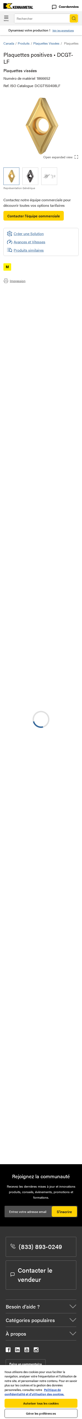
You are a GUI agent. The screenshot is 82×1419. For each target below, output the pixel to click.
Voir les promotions (63, 30)
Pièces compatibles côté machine (39, 307)
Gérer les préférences (41, 1413)
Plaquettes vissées (46, 43)
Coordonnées (69, 6)
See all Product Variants (54, 462)
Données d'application (30, 296)
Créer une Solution (25, 661)
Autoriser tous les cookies (41, 1403)
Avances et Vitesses (29, 241)
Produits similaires (29, 250)
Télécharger (58, 739)
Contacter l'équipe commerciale (33, 216)
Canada (8, 43)
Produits (24, 43)
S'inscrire (64, 1211)
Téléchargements (26, 301)
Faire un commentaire (25, 1364)
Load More (41, 1145)
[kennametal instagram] (36, 1350)
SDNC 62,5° (49, 924)
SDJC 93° (47, 896)
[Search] (74, 18)
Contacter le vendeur (35, 1274)
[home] (16, 7)
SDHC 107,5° (50, 868)
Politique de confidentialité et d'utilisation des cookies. (34, 1392)
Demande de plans (18, 776)
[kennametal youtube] (26, 1350)
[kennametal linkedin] (17, 1350)
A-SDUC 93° (50, 1035)
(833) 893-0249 (40, 1246)
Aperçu (18, 290)
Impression (18, 280)
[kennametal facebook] (8, 1350)
